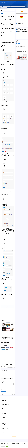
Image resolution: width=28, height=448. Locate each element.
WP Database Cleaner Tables (20, 23)
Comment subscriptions (4, 400)
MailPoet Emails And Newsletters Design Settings (8, 14)
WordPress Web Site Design (4, 413)
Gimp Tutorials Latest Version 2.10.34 (5, 423)
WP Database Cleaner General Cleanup (21, 24)
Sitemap (2, 409)
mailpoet (12, 367)
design (10, 367)
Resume (2, 408)
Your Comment (3, 370)
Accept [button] (7, 446)
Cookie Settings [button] (3, 446)
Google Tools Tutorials (4, 424)
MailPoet (3, 37)
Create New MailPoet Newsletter (3, 394)
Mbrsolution (4, 2)
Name (3, 381)
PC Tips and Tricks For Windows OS (5, 404)
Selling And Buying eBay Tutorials (5, 428)
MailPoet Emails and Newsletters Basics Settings (11, 394)
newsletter (14, 367)
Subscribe (17, 40)
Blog (2, 399)
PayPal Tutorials (3, 427)
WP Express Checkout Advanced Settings (23, 31)
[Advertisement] (8, 356)
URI (3, 386)
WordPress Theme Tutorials (4, 417)
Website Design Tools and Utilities (5, 412)
